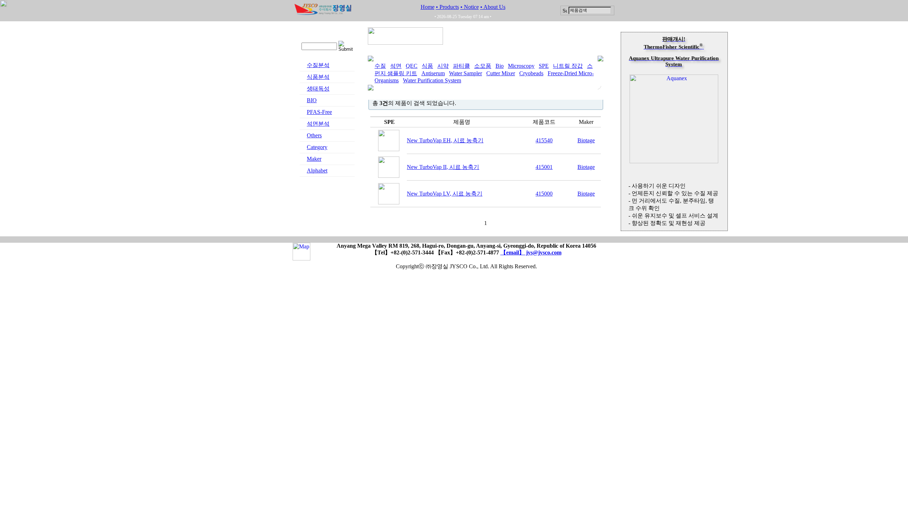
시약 (443, 66)
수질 (380, 66)
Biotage (586, 140)
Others (314, 135)
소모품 (482, 66)
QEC (411, 66)
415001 (544, 167)
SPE (544, 66)
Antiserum (433, 73)
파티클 (461, 66)
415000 (544, 194)
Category (317, 147)
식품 (427, 66)
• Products (447, 7)
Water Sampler (465, 73)
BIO (312, 100)
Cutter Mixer (500, 73)
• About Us (492, 7)
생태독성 (318, 89)
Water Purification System (432, 80)
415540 (544, 140)
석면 (396, 66)
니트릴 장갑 (568, 66)
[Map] (301, 257)
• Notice (469, 7)
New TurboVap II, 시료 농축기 (443, 167)
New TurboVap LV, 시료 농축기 (444, 194)
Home (427, 7)
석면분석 (318, 124)
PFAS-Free (319, 112)
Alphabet (317, 170)
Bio (499, 66)
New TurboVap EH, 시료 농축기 (445, 140)
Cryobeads (531, 73)
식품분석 (318, 77)
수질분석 (318, 65)
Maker (314, 159)
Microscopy (521, 66)
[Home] (322, 13)
